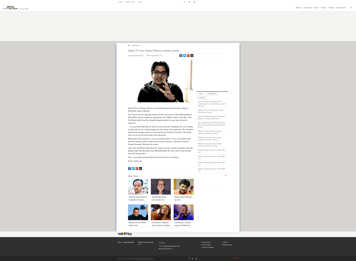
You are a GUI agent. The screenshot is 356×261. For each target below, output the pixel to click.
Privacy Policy (206, 245)
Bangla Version (227, 245)
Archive (225, 242)
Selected (201, 97)
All (226, 175)
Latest (201, 94)
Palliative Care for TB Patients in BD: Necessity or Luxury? (210, 111)
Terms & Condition (208, 247)
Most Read (212, 94)
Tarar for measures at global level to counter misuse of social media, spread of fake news (212, 103)
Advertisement (206, 242)
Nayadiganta (235, 258)
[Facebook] (180, 55)
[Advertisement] (173, 26)
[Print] (192, 55)
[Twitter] (184, 55)
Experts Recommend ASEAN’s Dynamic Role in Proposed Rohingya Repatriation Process (212, 124)
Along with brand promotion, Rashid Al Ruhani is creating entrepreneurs (211, 117)
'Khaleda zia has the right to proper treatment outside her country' (210, 132)
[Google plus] (188, 55)
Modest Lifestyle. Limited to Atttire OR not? (211, 151)
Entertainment (136, 45)
